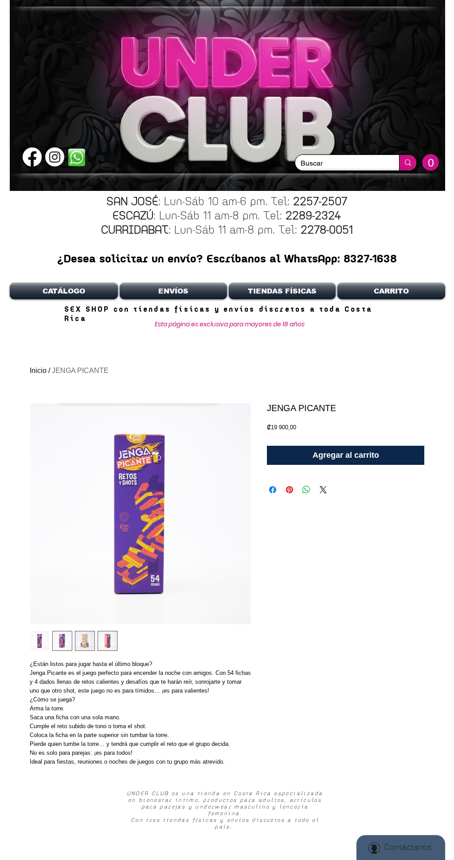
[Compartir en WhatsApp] (306, 489)
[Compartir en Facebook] (272, 489)
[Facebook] (32, 156)
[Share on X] (323, 489)
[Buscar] (407, 162)
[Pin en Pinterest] (289, 489)
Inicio (38, 370)
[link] (430, 162)
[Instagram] (54, 156)
